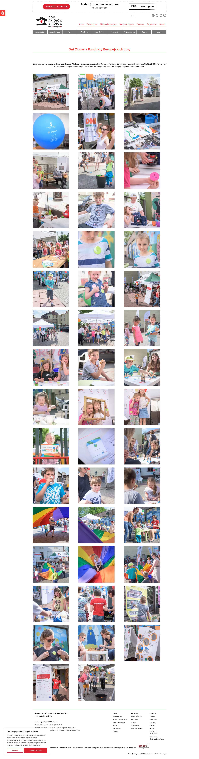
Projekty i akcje (129, 32)
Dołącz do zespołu (127, 24)
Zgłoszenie (135, 725)
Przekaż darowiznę (56, 6)
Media (159, 32)
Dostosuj (15, 750)
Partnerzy (140, 24)
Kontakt (162, 24)
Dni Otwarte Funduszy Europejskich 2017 (99, 49)
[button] (2, 13)
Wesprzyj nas (92, 24)
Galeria (144, 32)
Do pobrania (151, 24)
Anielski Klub (99, 32)
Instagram (153, 719)
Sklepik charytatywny (108, 24)
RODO (152, 728)
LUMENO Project (147, 754)
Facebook (153, 713)
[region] (27, 741)
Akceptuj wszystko (36, 750)
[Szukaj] (132, 16)
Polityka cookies (136, 728)
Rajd (69, 32)
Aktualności (40, 32)
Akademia (84, 32)
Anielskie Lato (55, 32)
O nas (81, 24)
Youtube (152, 716)
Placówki (114, 32)
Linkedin (152, 722)
